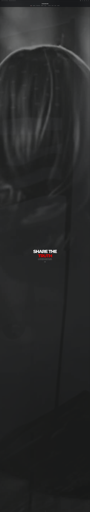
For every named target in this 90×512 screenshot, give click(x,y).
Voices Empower (45, 3)
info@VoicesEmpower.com (13, 0)
